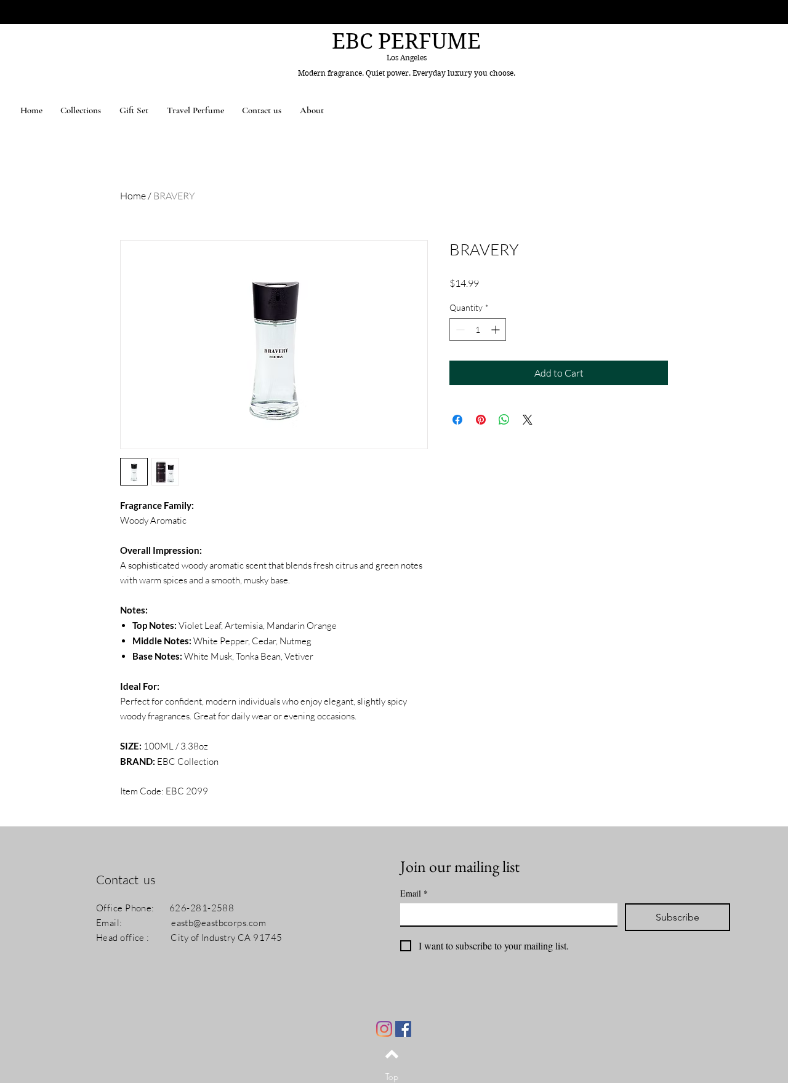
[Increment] (496, 329)
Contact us (126, 879)
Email (414, 893)
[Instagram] (384, 1029)
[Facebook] (403, 1029)
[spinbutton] (478, 329)
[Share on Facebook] (457, 419)
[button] (81, 110)
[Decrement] (459, 329)
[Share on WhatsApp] (504, 419)
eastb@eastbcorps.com (218, 923)
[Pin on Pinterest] (480, 419)
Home (133, 196)
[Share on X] (527, 419)
